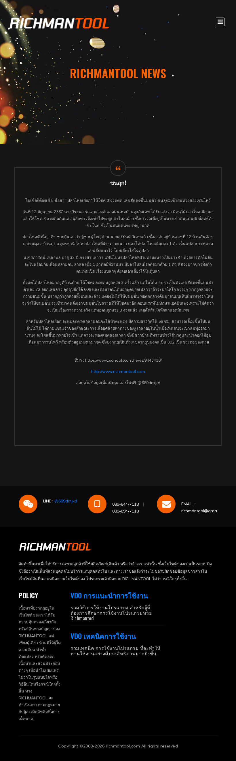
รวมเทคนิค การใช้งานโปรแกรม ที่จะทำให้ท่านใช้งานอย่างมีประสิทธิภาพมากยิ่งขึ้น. (116, 650)
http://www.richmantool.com (118, 371)
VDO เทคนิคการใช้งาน (103, 636)
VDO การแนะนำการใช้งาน (109, 595)
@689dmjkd (65, 501)
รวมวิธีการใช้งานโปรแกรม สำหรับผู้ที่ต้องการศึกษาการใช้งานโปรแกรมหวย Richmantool (111, 613)
